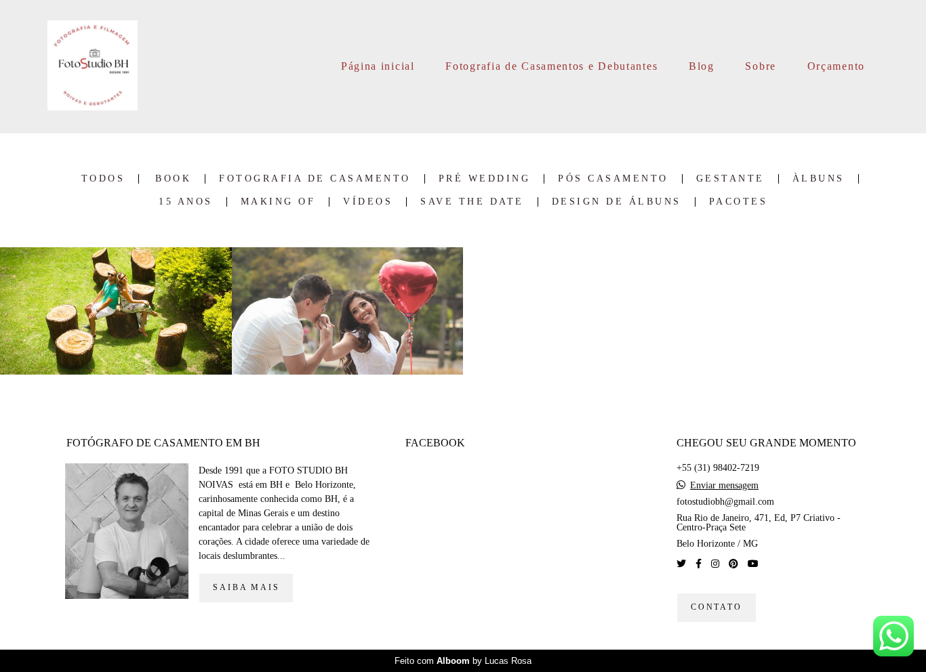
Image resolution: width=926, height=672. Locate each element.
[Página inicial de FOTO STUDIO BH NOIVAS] (92, 66)
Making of (278, 202)
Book (173, 179)
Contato (716, 607)
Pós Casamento (613, 179)
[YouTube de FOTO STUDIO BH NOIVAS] (753, 564)
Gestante (730, 179)
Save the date (472, 202)
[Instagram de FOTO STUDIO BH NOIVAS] (715, 564)
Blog (701, 66)
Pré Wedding (485, 179)
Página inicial (378, 66)
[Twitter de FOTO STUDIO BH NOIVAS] (681, 564)
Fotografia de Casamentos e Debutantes (551, 66)
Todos (103, 179)
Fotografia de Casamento (315, 179)
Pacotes (738, 202)
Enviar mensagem (724, 485)
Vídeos (367, 202)
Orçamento (836, 66)
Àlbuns (818, 179)
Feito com (463, 661)
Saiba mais (246, 587)
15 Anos (186, 202)
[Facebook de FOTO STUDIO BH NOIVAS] (699, 564)
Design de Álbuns (616, 202)
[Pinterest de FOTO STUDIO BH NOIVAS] (733, 564)
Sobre (760, 66)
